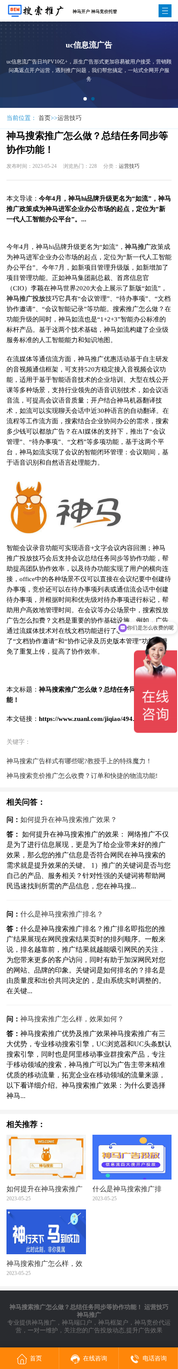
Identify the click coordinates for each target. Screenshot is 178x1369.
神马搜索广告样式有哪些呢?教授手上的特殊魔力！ (79, 761)
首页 (44, 118)
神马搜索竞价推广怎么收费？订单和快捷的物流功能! (82, 775)
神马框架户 (113, 1322)
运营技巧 (69, 118)
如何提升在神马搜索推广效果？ (68, 819)
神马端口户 (77, 1322)
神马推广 (44, 1322)
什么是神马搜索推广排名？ (61, 914)
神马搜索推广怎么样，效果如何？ (72, 1019)
